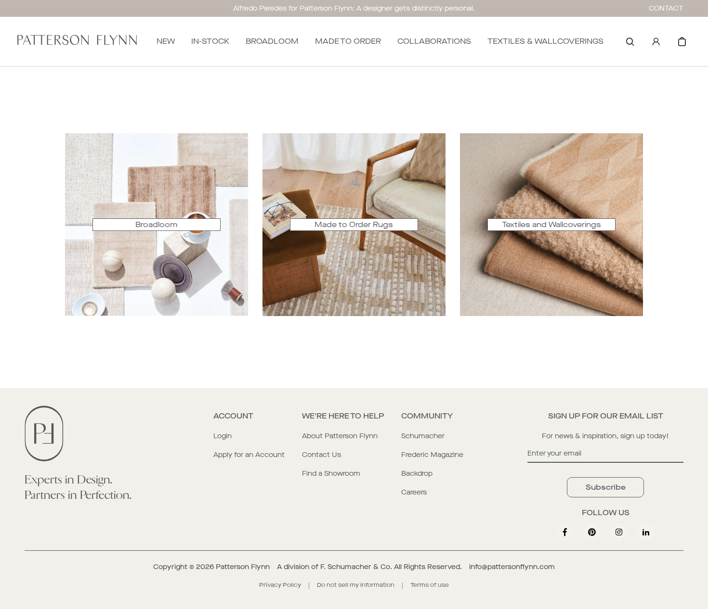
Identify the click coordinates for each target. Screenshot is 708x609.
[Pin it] (592, 532)
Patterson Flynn (243, 566)
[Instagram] (619, 532)
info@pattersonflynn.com (512, 566)
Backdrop (417, 473)
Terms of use (429, 585)
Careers (414, 492)
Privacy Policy (280, 585)
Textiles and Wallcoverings (551, 224)
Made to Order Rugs (354, 224)
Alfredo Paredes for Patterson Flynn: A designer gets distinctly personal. (354, 8)
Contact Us (321, 454)
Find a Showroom (331, 473)
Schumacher (423, 436)
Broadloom (156, 224)
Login (222, 436)
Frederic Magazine (432, 454)
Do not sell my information (355, 585)
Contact (666, 8)
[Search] (630, 41)
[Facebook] (565, 532)
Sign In (656, 41)
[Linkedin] (646, 532)
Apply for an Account (249, 454)
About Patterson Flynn (340, 436)
